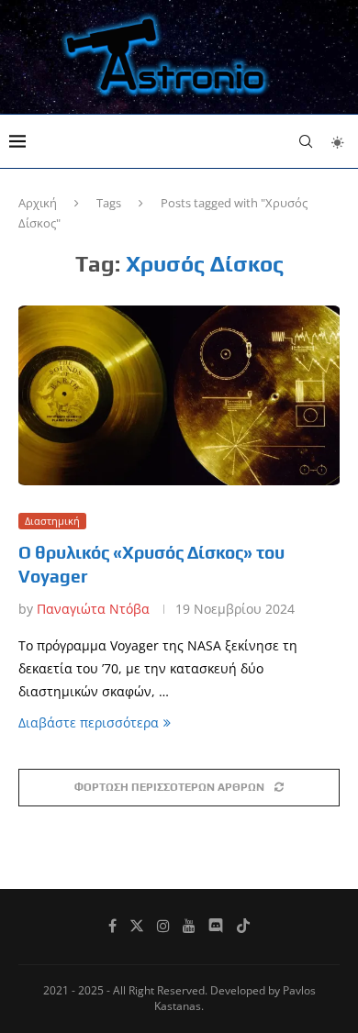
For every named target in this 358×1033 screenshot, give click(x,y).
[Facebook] (112, 925)
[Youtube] (189, 925)
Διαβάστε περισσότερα (88, 722)
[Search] (305, 141)
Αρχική (37, 202)
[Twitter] (136, 925)
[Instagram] (163, 925)
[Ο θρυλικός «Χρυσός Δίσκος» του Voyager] (179, 395)
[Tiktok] (243, 925)
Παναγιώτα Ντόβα (93, 608)
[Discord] (215, 925)
